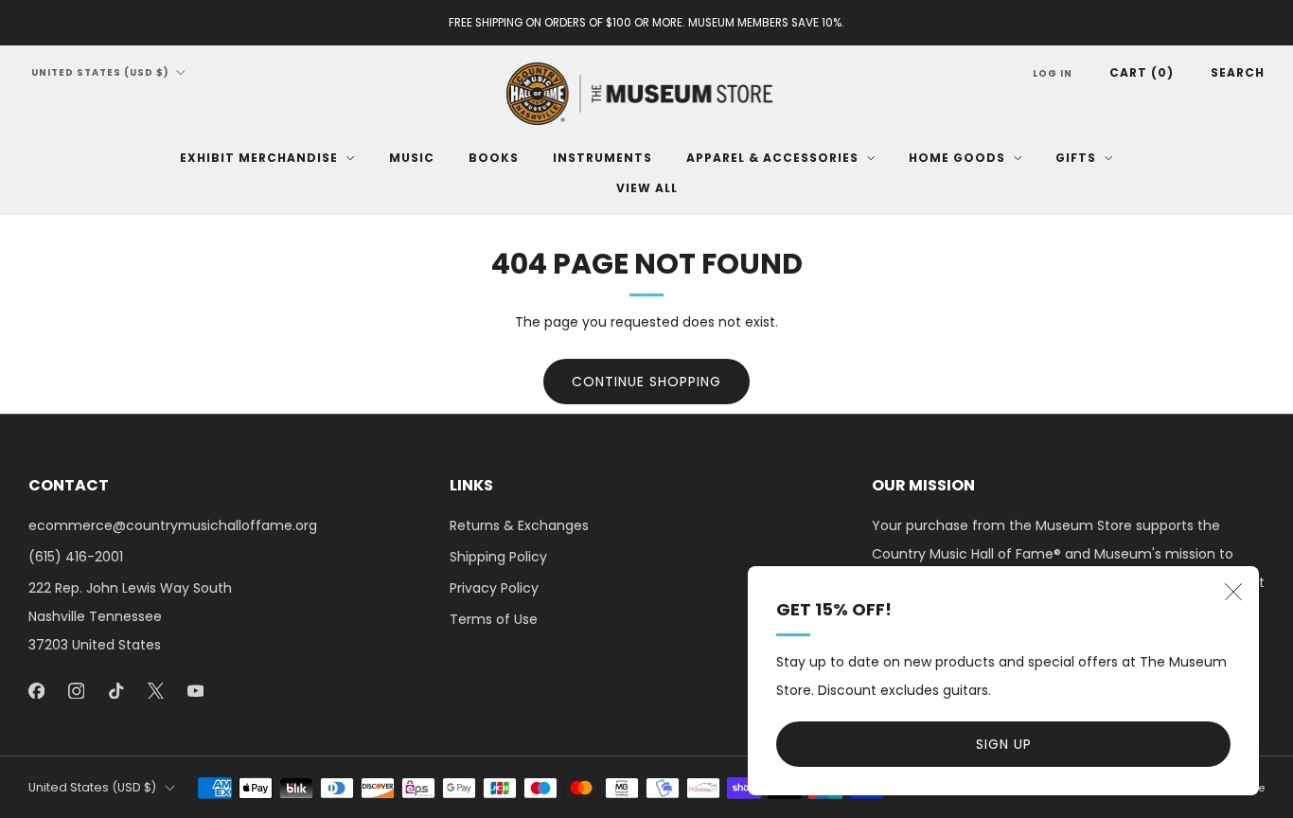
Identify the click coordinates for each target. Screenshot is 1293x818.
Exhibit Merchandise (259, 158)
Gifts (1075, 158)
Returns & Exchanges (519, 525)
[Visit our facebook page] (36, 690)
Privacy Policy (494, 587)
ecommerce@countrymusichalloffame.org (172, 525)
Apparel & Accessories (772, 158)
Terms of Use (494, 619)
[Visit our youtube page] (195, 690)
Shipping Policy (498, 556)
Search (1238, 72)
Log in (1052, 73)
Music (411, 158)
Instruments (602, 158)
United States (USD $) (100, 72)
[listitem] (646, 22)
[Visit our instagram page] (76, 690)
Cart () (1141, 72)
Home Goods (957, 158)
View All (647, 188)
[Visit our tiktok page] (115, 690)
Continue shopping (646, 381)
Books (494, 158)
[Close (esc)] (1233, 591)
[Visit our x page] (155, 690)
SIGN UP (1004, 744)
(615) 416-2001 (75, 556)
